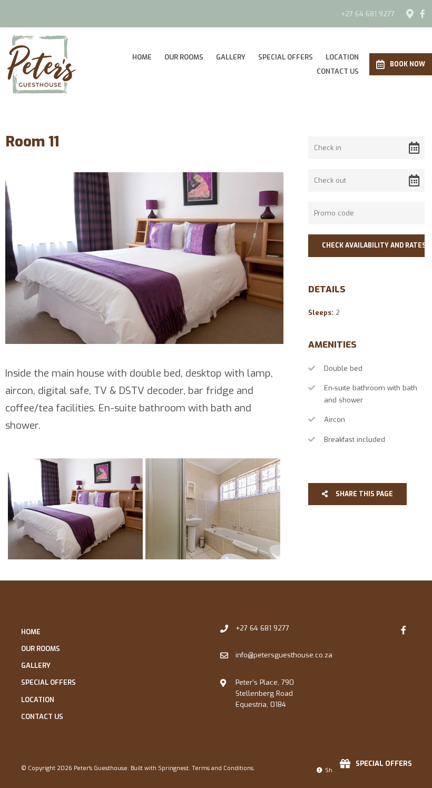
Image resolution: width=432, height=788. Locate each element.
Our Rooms (183, 57)
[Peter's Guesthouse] (41, 63)
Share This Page (363, 494)
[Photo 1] (75, 508)
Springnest (173, 768)
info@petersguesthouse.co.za (283, 655)
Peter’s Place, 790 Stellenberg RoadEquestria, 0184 (264, 694)
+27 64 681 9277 (368, 14)
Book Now (407, 64)
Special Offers (285, 57)
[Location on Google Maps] (409, 13)
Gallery (231, 57)
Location (342, 57)
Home (142, 57)
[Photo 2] (212, 508)
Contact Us (338, 71)
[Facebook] (422, 13)
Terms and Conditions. (223, 768)
